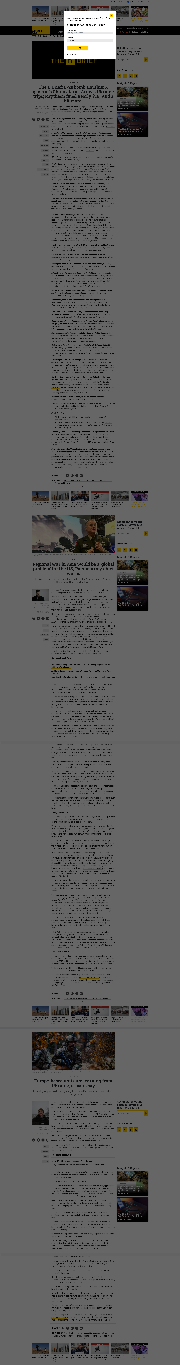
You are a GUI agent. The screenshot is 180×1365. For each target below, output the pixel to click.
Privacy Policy (71, 54)
